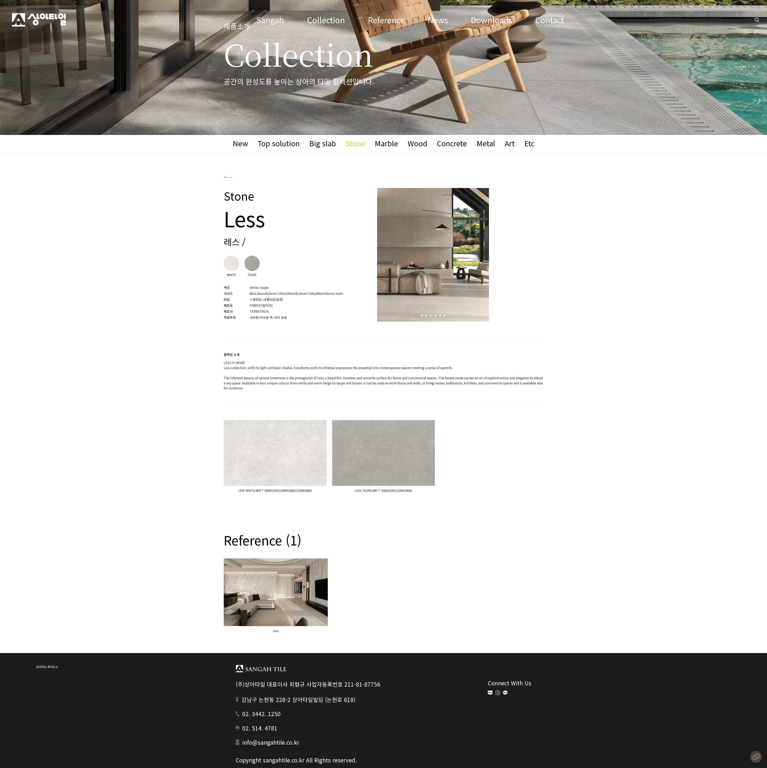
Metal (486, 143)
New (240, 143)
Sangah (270, 20)
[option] (433, 255)
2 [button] (426, 316)
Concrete (452, 143)
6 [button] (445, 316)
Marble (386, 143)
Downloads (491, 20)
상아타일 (39, 20)
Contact (549, 20)
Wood (417, 143)
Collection (326, 20)
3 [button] (431, 316)
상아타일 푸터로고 (261, 668)
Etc (529, 143)
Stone (355, 143)
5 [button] (440, 316)
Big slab (322, 143)
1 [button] (422, 316)
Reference (386, 20)
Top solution (279, 143)
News (438, 20)
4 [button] (435, 316)
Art (510, 143)
